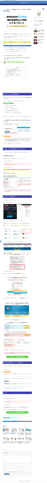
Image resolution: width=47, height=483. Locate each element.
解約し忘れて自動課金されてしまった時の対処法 (13, 74)
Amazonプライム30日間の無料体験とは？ (12, 69)
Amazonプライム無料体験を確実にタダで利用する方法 (14, 70)
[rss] (43, 0)
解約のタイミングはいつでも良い (12, 72)
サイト (4, 469)
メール (5, 466)
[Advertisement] (17, 85)
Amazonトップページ (6, 202)
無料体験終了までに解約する (11, 71)
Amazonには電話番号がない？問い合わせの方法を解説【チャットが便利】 (20, 383)
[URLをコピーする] (24, 421)
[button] (10, 421)
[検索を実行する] (43, 9)
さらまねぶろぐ (24, 2)
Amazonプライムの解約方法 (10, 73)
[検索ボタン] (38, 4)
